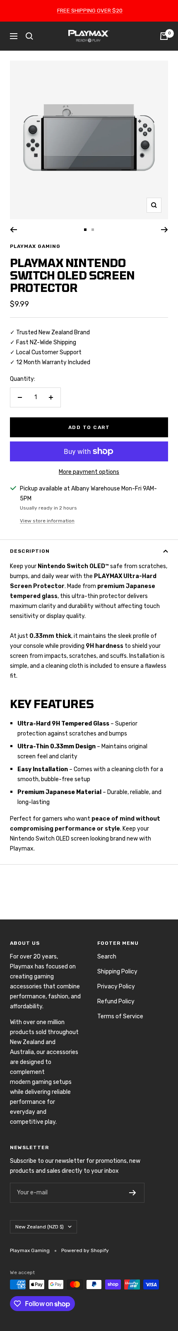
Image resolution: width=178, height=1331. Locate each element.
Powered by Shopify (85, 1250)
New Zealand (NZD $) (39, 1227)
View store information (47, 521)
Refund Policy (116, 1001)
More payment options (89, 472)
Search (106, 956)
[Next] (164, 230)
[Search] (29, 36)
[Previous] (13, 230)
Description (30, 551)
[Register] (132, 1193)
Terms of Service (120, 1016)
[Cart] (164, 36)
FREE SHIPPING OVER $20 (90, 10)
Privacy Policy (116, 986)
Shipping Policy (117, 971)
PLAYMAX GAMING (35, 246)
